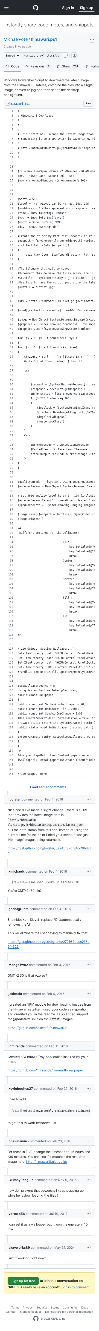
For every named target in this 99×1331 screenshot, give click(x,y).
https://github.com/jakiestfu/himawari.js (37, 1028)
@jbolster (20, 1019)
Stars (70, 66)
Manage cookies (30, 1311)
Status (55, 1307)
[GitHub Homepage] (36, 1319)
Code (15, 66)
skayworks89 (19, 1247)
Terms (15, 1307)
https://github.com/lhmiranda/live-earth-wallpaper (45, 1070)
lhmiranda (17, 1046)
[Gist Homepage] (35, 7)
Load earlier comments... (49, 787)
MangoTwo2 (18, 965)
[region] (49, 442)
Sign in (68, 7)
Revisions (39, 66)
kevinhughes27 (21, 1088)
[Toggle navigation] (6, 8)
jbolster (15, 799)
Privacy (28, 1307)
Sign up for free (23, 1281)
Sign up (86, 7)
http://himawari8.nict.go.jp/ (46, 1161)
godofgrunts (19, 909)
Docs (84, 1307)
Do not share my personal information (69, 1311)
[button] (66, 55)
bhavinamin (18, 1141)
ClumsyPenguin (21, 1180)
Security (41, 1307)
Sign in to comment (75, 1287)
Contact (11, 1311)
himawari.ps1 (44, 39)
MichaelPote (16, 39)
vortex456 (17, 1214)
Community (70, 1307)
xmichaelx (17, 871)
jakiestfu (15, 994)
